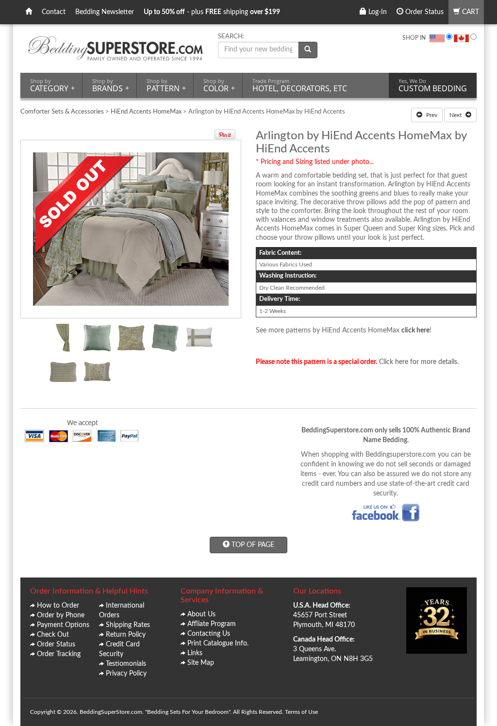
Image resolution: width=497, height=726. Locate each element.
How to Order (58, 605)
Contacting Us (208, 633)
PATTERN (166, 85)
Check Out (53, 634)
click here (415, 330)
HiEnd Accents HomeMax (147, 112)
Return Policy (126, 634)
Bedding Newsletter (104, 12)
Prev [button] (431, 115)
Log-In (376, 12)
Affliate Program (211, 624)
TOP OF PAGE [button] (252, 545)
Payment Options (63, 625)
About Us (201, 614)
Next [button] (456, 115)
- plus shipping (212, 12)
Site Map (200, 663)
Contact (54, 12)
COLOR (219, 85)
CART (469, 12)
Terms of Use (301, 712)
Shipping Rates (128, 625)
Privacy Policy (126, 673)
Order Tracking (59, 654)
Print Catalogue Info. (217, 643)
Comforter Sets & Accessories (62, 112)
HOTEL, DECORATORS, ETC (299, 85)
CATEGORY (52, 85)
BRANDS (110, 85)
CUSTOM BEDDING (432, 85)
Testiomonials (126, 663)
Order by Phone (60, 615)
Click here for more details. (419, 362)
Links (194, 653)
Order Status (423, 12)
